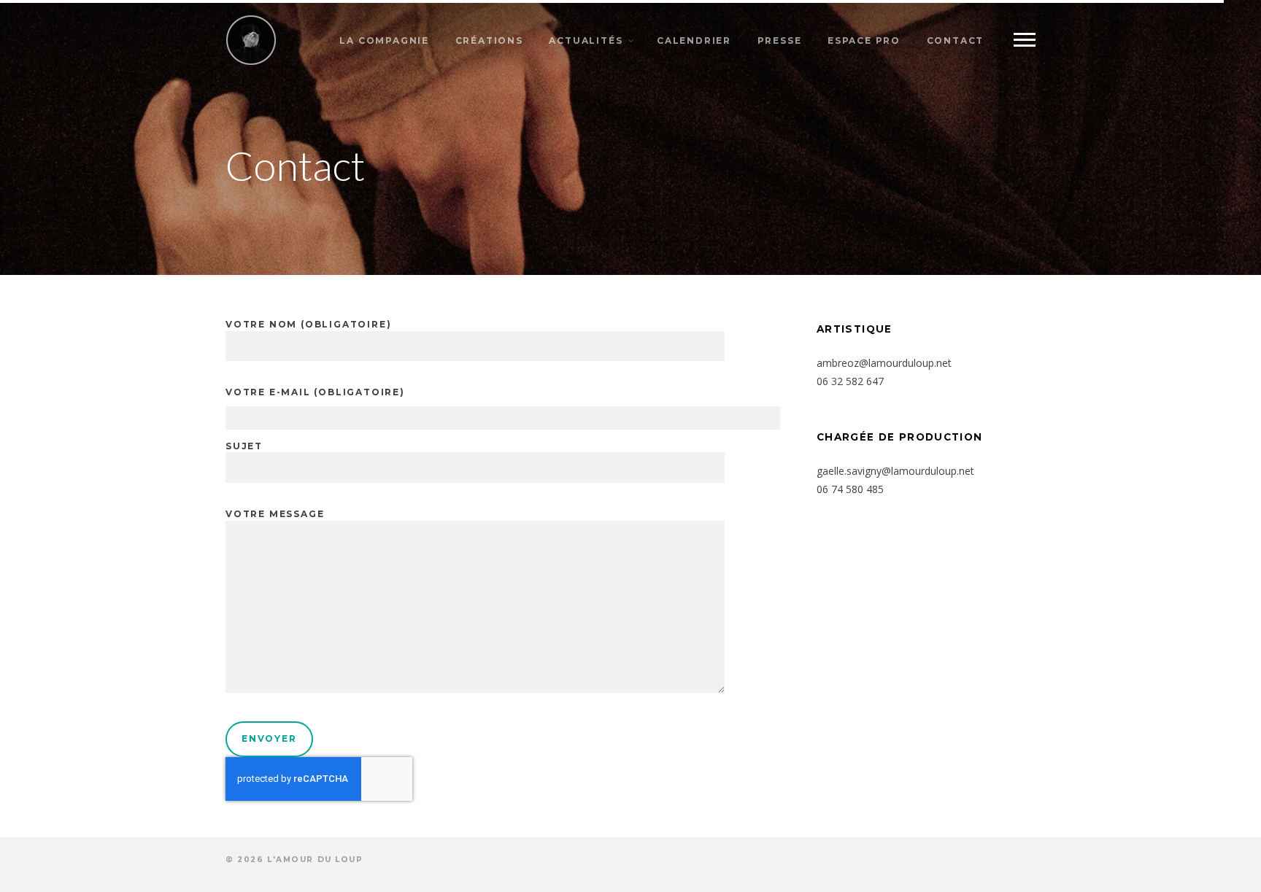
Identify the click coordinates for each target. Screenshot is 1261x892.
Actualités (585, 40)
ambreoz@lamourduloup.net (884, 363)
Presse (779, 40)
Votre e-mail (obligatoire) (315, 392)
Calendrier (694, 40)
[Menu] (1025, 40)
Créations (489, 40)
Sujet (244, 446)
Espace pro (864, 40)
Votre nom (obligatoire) (308, 324)
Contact (955, 40)
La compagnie (384, 40)
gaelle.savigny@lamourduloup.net (895, 471)
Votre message (274, 513)
